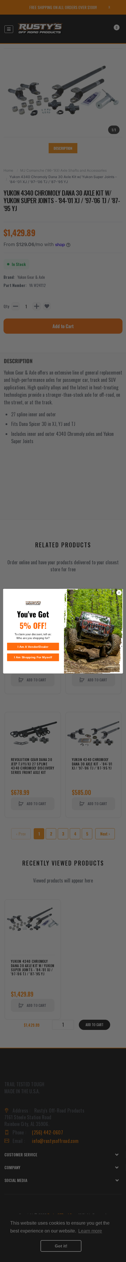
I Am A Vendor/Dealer (33, 646)
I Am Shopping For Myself (33, 657)
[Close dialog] (119, 592)
